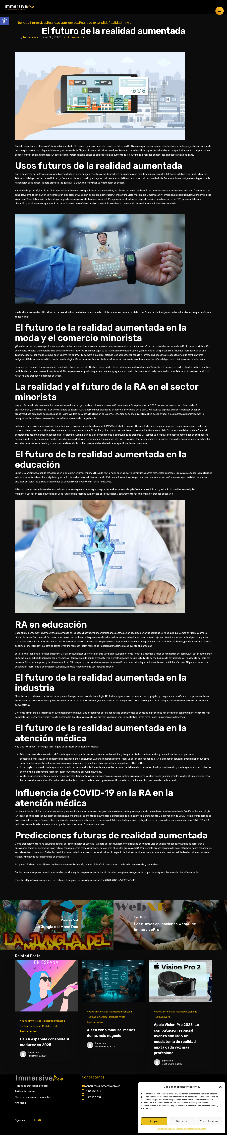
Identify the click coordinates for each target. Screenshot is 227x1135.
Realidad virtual (28, 1031)
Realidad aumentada (63, 22)
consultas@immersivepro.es (102, 1086)
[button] (4, 21)
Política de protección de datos (191, 1129)
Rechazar (181, 1121)
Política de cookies (166, 1129)
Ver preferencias (209, 1121)
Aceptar (154, 1121)
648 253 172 (93, 1091)
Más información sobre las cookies (33, 1097)
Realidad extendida (94, 22)
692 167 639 (93, 1097)
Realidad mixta (120, 22)
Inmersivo (30, 37)
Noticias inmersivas (32, 22)
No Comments (73, 37)
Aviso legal (20, 1102)
